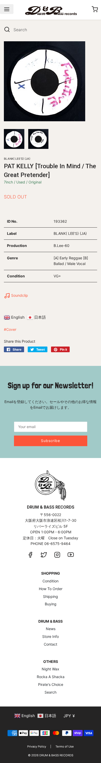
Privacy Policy (36, 746)
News (50, 629)
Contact (50, 644)
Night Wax (50, 669)
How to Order (50, 589)
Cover (11, 329)
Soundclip (19, 295)
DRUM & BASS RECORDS (56, 755)
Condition (50, 581)
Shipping (50, 596)
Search (50, 692)
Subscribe (50, 440)
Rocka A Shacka (50, 676)
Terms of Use (64, 746)
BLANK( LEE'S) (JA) (17, 158)
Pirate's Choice (50, 684)
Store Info (50, 636)
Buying (50, 604)
